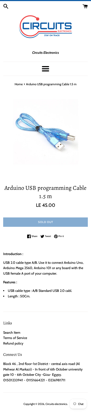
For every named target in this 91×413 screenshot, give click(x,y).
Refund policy (13, 343)
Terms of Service (15, 338)
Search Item (11, 333)
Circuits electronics (56, 404)
